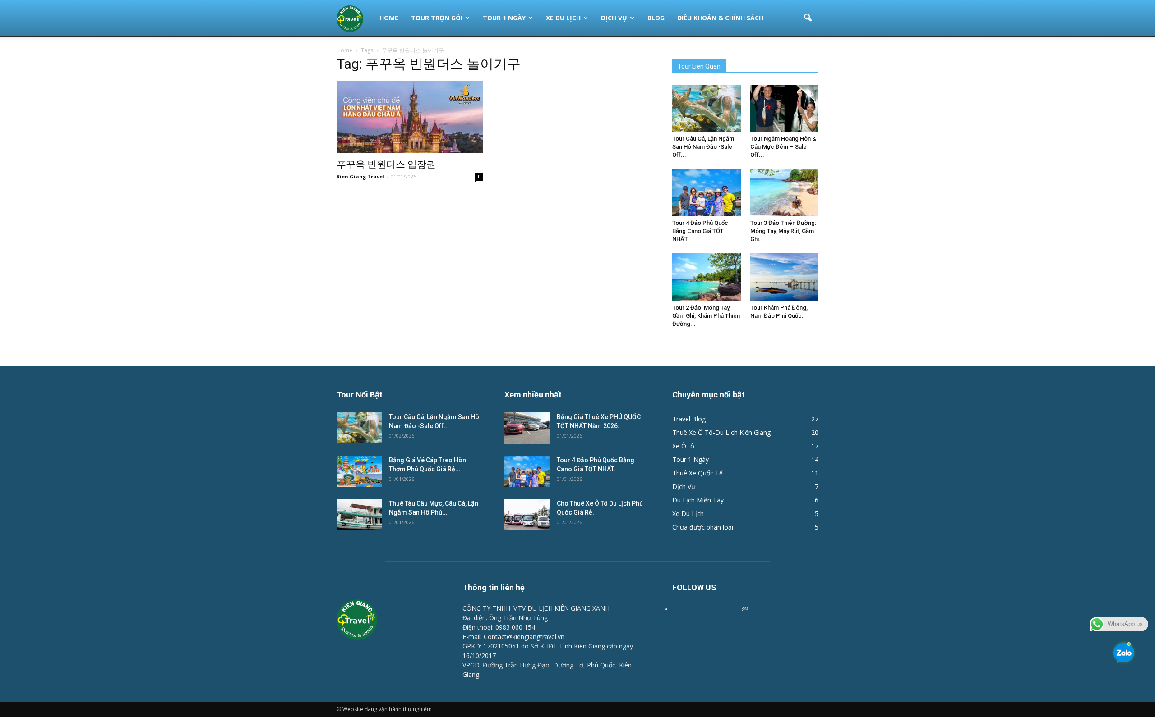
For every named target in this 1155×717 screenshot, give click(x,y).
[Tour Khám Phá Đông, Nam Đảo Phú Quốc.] (784, 276)
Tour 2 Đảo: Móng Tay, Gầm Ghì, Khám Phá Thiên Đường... (706, 315)
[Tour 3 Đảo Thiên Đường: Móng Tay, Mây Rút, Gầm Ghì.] (784, 192)
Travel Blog (689, 419)
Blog (656, 18)
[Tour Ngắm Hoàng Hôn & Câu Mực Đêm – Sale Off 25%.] (784, 108)
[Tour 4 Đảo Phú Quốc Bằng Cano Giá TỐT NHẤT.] (706, 192)
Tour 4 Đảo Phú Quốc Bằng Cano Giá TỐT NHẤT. (700, 230)
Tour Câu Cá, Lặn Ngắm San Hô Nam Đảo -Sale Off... (703, 146)
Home (388, 18)
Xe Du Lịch (563, 18)
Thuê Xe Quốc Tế (697, 473)
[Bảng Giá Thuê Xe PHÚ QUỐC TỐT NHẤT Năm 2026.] (527, 428)
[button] (807, 18)
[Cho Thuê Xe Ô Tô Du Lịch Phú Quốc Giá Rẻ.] (527, 514)
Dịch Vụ (614, 18)
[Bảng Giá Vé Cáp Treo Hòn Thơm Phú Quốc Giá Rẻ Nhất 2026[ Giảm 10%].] (359, 471)
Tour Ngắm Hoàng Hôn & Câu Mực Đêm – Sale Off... (783, 146)
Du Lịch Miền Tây (698, 500)
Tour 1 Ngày (504, 18)
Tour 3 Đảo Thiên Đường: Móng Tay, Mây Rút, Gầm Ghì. (783, 230)
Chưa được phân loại (702, 527)
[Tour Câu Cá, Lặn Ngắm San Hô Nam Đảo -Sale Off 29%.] (706, 108)
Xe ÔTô (683, 446)
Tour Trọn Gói (436, 18)
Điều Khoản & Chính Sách (720, 18)
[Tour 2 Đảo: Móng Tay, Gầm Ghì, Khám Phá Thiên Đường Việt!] (706, 276)
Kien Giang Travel (360, 176)
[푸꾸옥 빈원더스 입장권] (410, 117)
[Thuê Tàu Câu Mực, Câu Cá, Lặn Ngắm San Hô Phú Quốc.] (359, 514)
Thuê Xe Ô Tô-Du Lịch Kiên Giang (721, 432)
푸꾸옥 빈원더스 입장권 (386, 164)
